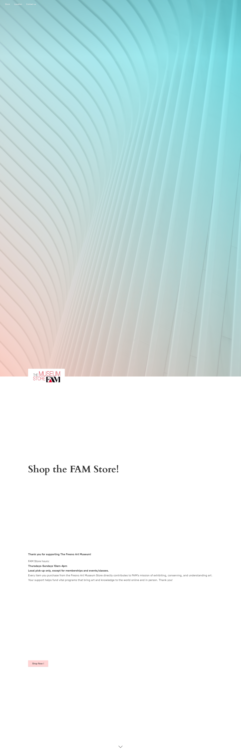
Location (18, 4)
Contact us (31, 4)
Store (7, 4)
